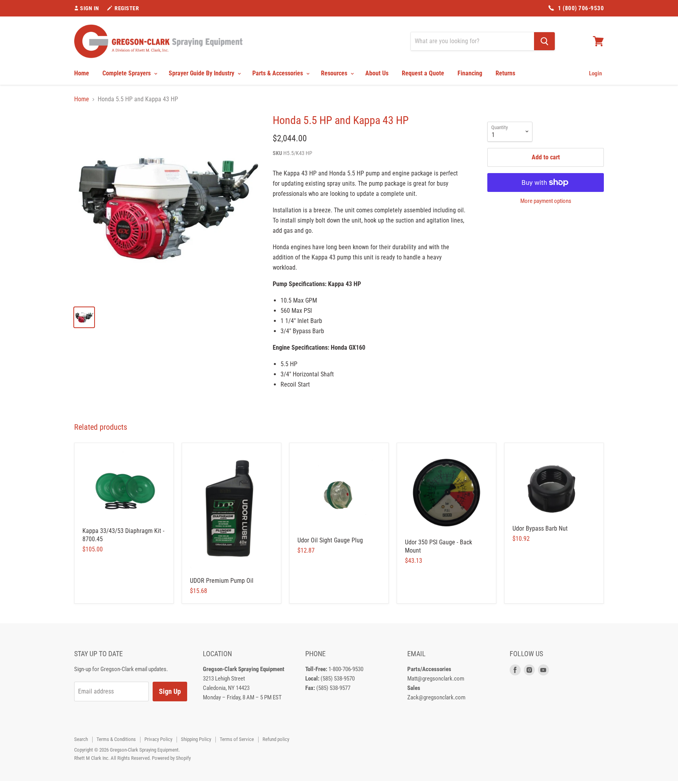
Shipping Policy (196, 739)
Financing (469, 73)
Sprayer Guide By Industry (202, 73)
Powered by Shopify (171, 758)
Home (81, 73)
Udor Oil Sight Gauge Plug (330, 540)
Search (81, 739)
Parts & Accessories (278, 73)
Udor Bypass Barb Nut (540, 528)
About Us (376, 73)
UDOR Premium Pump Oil (221, 580)
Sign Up (170, 691)
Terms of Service (237, 739)
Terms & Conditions (116, 739)
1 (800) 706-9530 (581, 8)
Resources (335, 73)
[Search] (544, 41)
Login (595, 73)
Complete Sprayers (127, 73)
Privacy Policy (158, 739)
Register (127, 8)
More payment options (545, 201)
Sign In (89, 8)
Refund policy (275, 739)
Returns (505, 73)
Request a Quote (423, 73)
